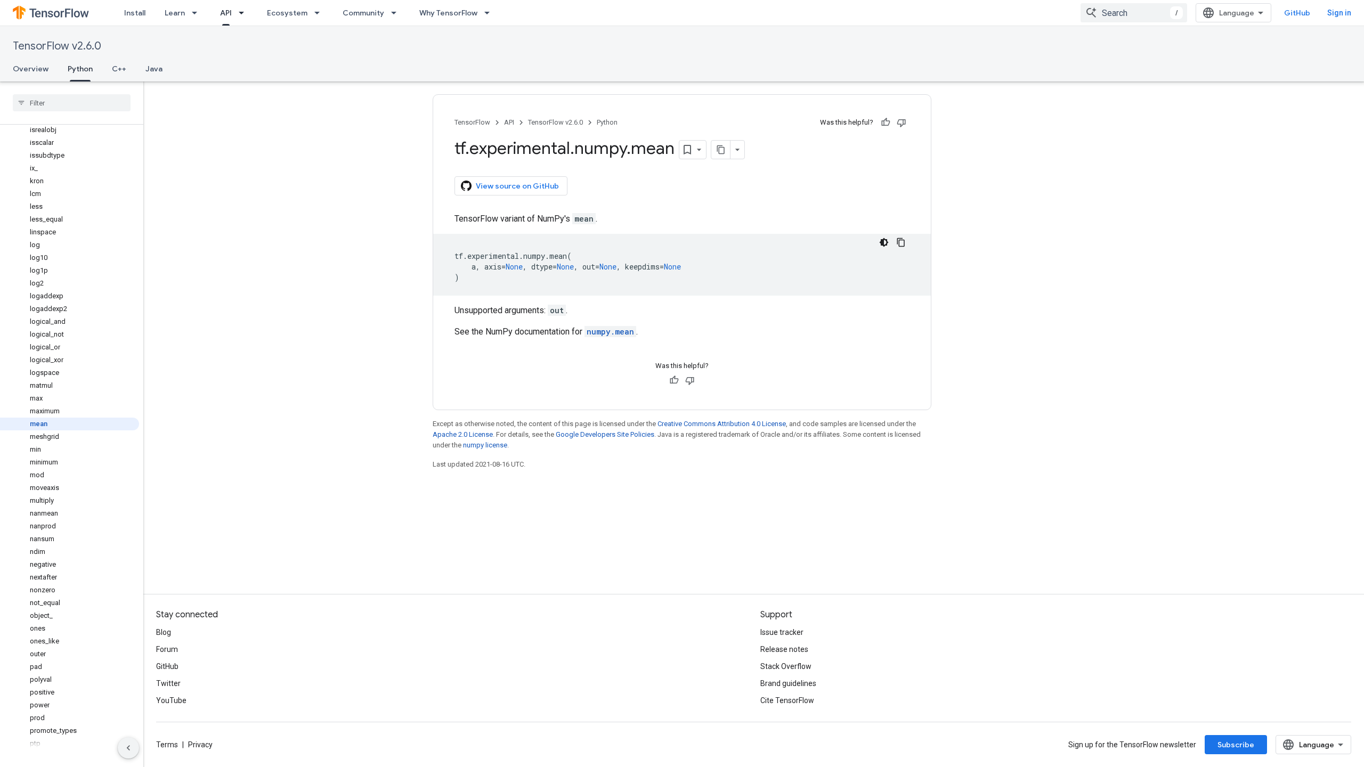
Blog (163, 632)
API (226, 13)
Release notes (784, 649)
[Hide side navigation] (128, 747)
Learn (175, 13)
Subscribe (1235, 744)
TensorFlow (472, 122)
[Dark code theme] (883, 242)
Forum (167, 649)
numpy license (485, 445)
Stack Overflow (785, 666)
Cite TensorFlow (787, 700)
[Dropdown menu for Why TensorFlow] (490, 13)
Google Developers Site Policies (605, 434)
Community (363, 13)
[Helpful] (886, 122)
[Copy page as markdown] (720, 150)
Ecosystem (287, 13)
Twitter (168, 683)
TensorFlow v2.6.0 (57, 46)
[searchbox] (72, 102)
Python (80, 69)
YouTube (171, 700)
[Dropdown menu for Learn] (197, 13)
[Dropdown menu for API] (244, 13)
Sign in (1339, 13)
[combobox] (1134, 12)
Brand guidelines (788, 683)
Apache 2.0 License (463, 434)
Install (134, 13)
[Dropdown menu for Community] (397, 13)
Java (154, 69)
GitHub (1297, 13)
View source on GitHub (517, 186)
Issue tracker (781, 632)
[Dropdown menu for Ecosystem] (320, 13)
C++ (119, 69)
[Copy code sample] (901, 242)
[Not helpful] (902, 122)
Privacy (200, 744)
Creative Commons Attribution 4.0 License (721, 424)
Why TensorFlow (448, 13)
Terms (167, 744)
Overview (30, 69)
